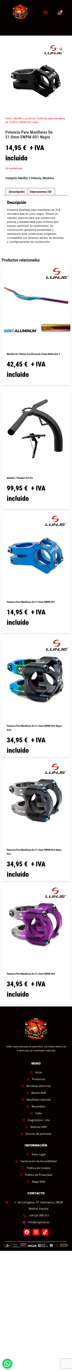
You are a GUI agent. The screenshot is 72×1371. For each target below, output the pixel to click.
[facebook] (26, 1232)
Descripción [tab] (17, 191)
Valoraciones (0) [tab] (41, 191)
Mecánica (48, 178)
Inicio (8, 118)
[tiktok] (45, 1232)
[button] (45, 12)
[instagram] (36, 1232)
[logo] (22, 12)
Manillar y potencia (24, 118)
